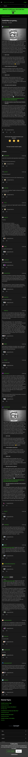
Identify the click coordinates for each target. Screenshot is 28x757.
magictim (6, 217)
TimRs (5, 246)
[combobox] (14, 6)
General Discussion (6, 16)
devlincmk (6, 636)
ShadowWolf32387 (8, 663)
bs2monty (6, 680)
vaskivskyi (6, 188)
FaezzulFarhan (7, 273)
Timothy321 (6, 259)
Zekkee (5, 344)
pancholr (6, 171)
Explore (3, 734)
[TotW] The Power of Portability (7, 718)
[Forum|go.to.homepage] (8, 2)
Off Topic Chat (4, 708)
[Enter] (2, 6)
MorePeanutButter (8, 620)
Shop (3, 731)
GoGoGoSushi (7, 407)
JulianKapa (6, 524)
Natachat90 (6, 26)
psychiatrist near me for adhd (8, 547)
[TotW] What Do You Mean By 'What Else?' (9, 710)
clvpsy (5, 544)
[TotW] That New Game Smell (7, 714)
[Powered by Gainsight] (14, 726)
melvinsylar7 (6, 373)
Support (3, 738)
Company (3, 741)
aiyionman (6, 297)
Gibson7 (5, 360)
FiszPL (5, 202)
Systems (3, 720)
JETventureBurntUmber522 (9, 563)
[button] (1, 2)
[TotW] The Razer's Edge (6, 703)
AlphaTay (6, 310)
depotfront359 (7, 649)
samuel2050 (6, 155)
